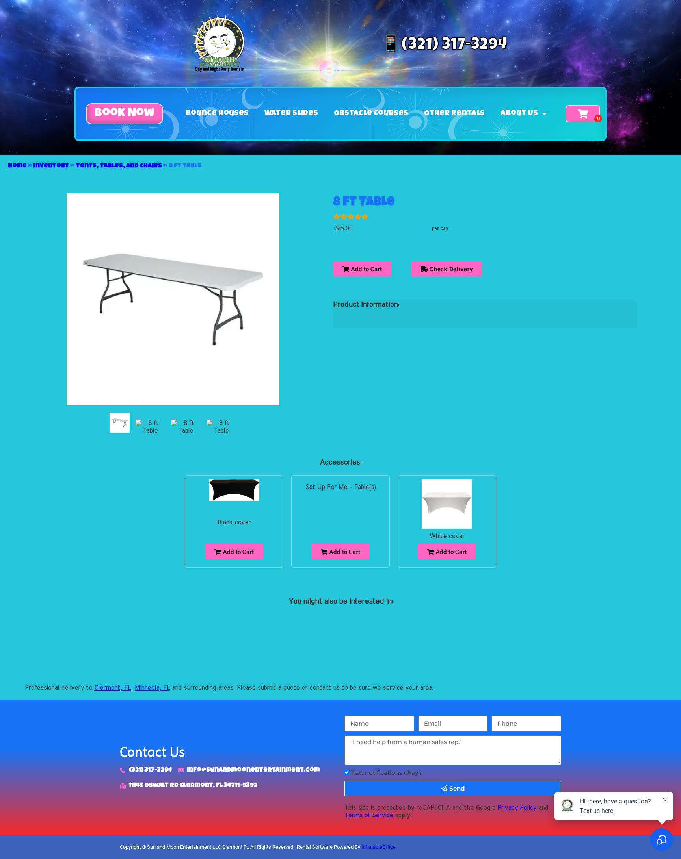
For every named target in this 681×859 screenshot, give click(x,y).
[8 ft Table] (120, 423)
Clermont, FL (112, 688)
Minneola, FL (152, 688)
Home (17, 166)
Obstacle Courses (371, 114)
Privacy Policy (516, 808)
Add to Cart (365, 269)
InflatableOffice (378, 847)
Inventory (51, 166)
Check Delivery (450, 269)
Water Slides (291, 114)
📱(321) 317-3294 (444, 45)
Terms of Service (368, 815)
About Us (519, 114)
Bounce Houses (217, 114)
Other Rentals (454, 114)
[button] (124, 113)
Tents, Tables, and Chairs (119, 166)
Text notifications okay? (386, 772)
